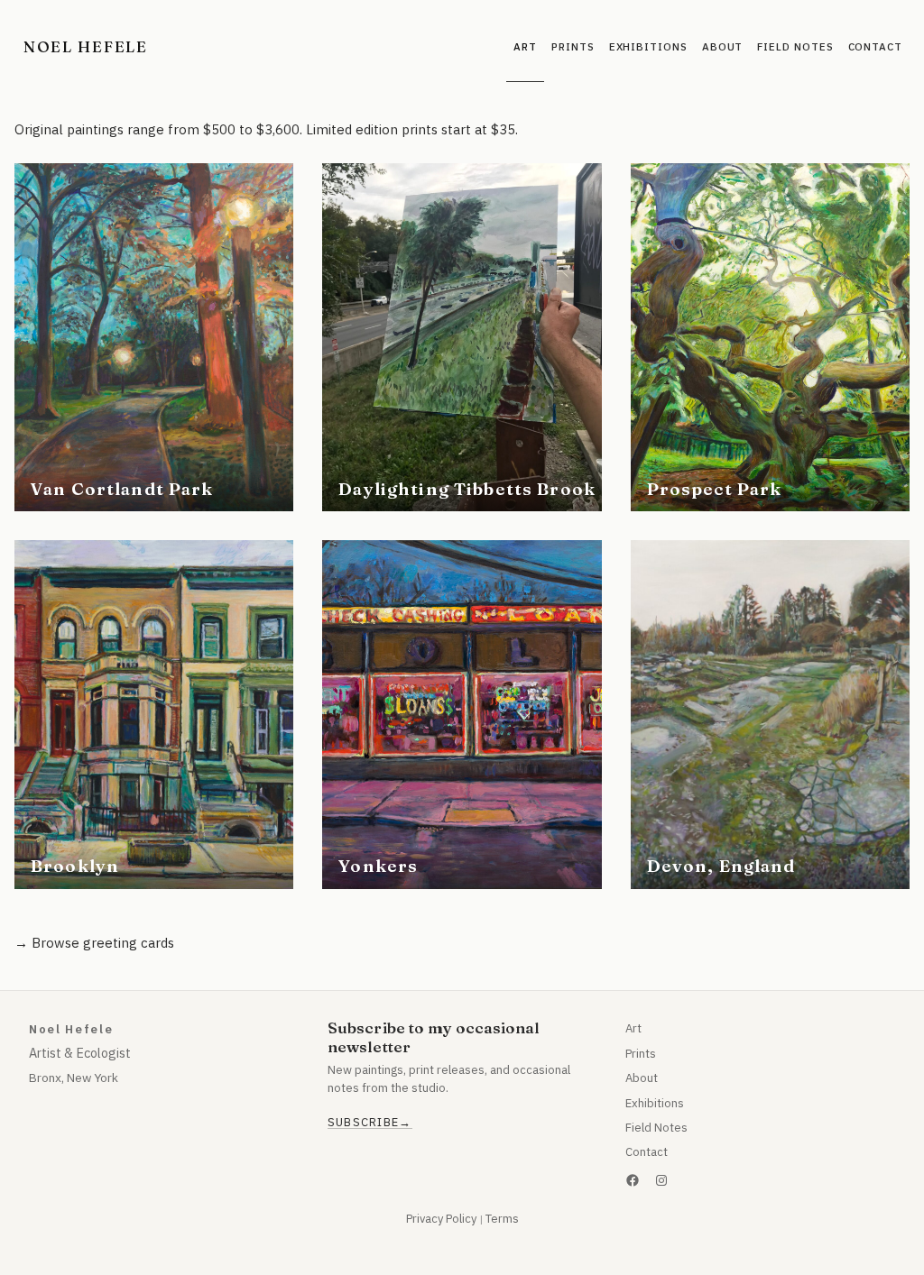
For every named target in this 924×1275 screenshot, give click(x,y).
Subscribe (364, 1122)
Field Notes (656, 1127)
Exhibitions (654, 1103)
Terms (502, 1218)
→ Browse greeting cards (94, 942)
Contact (646, 1152)
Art (633, 1028)
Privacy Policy (441, 1218)
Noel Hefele (85, 46)
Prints (640, 1053)
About (641, 1078)
